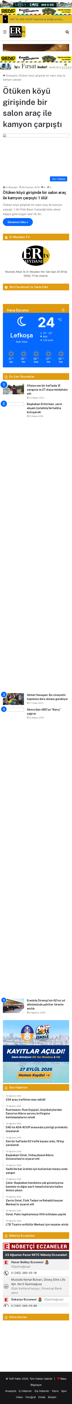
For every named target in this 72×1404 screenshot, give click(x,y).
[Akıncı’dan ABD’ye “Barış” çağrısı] (13, 852)
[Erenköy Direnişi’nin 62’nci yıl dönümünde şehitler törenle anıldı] (13, 1006)
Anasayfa (11, 75)
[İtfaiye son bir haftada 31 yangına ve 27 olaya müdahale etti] (13, 389)
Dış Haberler (42, 1390)
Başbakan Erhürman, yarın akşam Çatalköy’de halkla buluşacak (44, 408)
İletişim (52, 1397)
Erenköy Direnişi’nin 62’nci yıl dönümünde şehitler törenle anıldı (46, 1004)
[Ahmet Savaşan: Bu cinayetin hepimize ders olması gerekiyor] (13, 699)
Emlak (41, 1397)
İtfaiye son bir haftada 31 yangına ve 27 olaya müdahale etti (47, 389)
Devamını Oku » (18, 222)
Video (19, 1397)
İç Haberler (25, 1390)
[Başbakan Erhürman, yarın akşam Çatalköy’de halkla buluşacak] (13, 546)
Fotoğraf (31, 1397)
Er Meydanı (12, 187)
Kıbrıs (55, 1390)
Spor (64, 1390)
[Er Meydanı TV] (18, 31)
